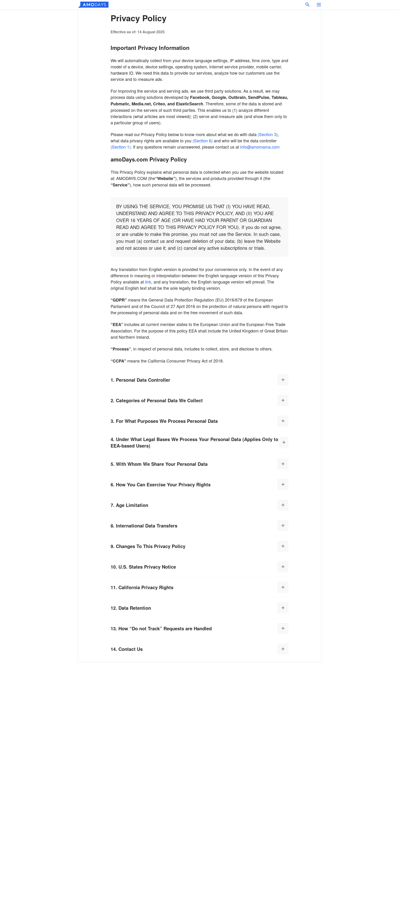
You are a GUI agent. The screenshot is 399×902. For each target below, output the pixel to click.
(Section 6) (203, 140)
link (148, 282)
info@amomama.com (260, 147)
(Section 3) (268, 134)
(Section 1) (121, 147)
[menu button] (319, 5)
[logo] (93, 5)
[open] (282, 379)
